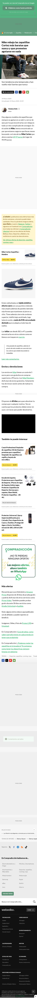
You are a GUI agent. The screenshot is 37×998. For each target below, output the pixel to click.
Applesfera (5, 926)
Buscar (34, 902)
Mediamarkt (28, 33)
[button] (14, 109)
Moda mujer (23, 875)
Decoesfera (5, 962)
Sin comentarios (8, 92)
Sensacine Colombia (24, 981)
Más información (20, 996)
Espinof (21, 936)
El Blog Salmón (23, 959)
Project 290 (26, 623)
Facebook (16, 92)
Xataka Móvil (5, 923)
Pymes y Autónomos (24, 962)
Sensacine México (24, 978)
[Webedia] (8, 911)
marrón (22, 337)
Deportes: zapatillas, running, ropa (20, 656)
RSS (22, 846)
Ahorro (21, 887)
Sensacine (21, 933)
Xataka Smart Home (7, 929)
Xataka (4, 920)
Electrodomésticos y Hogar (8, 865)
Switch (21, 883)
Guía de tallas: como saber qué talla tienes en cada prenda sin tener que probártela (17, 635)
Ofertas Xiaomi (21, 839)
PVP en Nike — (8, 259)
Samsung (5, 879)
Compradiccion (6, 965)
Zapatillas (18, 33)
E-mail (27, 92)
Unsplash (5, 626)
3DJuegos (21, 920)
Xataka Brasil (5, 978)
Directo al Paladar (7, 946)
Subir (29, 910)
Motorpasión (22, 946)
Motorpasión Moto (24, 949)
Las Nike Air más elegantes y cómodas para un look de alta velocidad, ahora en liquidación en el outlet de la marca (19, 833)
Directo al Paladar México (9, 984)
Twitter (20, 92)
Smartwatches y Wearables (7, 871)
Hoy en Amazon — (9, 465)
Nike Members (28, 378)
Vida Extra (22, 923)
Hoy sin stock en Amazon (9, 502)
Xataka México (6, 975)
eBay (3, 883)
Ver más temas (8, 893)
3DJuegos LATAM (24, 975)
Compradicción (27, 226)
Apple (21, 879)
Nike (14, 372)
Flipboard (23, 92)
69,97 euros (18, 137)
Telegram (21, 224)
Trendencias (5, 959)
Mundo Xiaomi (6, 932)
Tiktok (26, 846)
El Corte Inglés (8, 33)
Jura (3, 887)
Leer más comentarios (10, 359)
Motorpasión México (24, 984)
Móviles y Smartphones (26, 864)
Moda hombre (6, 875)
